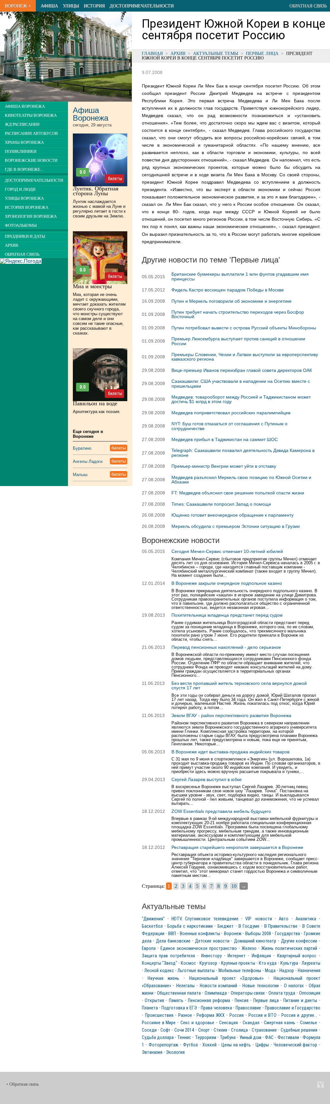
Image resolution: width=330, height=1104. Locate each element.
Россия (236, 1015)
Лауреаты (311, 963)
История (94, 5)
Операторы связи (248, 993)
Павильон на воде (95, 403)
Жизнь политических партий (289, 948)
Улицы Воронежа (24, 198)
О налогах (294, 986)
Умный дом (250, 1037)
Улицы (71, 5)
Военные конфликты (200, 933)
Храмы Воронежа (24, 142)
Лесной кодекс (159, 970)
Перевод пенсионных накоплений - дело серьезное (226, 647)
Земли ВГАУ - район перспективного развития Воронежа (231, 715)
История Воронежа (26, 207)
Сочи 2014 (184, 1030)
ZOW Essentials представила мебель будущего (221, 811)
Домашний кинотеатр (255, 941)
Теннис (184, 1037)
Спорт (204, 1030)
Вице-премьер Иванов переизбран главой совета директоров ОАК (241, 370)
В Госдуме (248, 926)
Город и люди (20, 189)
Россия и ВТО (262, 1015)
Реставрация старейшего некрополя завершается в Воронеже (237, 847)
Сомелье (308, 1023)
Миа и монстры (92, 286)
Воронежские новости (31, 160)
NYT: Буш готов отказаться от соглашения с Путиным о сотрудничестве (229, 426)
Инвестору (211, 956)
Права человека (216, 1008)
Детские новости (212, 941)
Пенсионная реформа (209, 1000)
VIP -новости (258, 919)
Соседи (149, 1030)
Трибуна (228, 1037)
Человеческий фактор (295, 1045)
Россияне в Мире (159, 1023)
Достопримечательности (142, 5)
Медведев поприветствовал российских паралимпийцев (230, 412)
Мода (270, 970)
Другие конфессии (299, 941)
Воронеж (232, 933)
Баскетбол (152, 926)
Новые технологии (260, 986)
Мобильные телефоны (239, 970)
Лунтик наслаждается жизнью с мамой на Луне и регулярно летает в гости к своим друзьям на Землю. (99, 208)
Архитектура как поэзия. (97, 411)
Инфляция (261, 956)
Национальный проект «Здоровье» (226, 978)
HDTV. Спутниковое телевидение (204, 919)
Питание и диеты (300, 1000)
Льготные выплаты (196, 970)
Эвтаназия (152, 1052)
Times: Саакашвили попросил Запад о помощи (221, 504)
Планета (150, 1008)
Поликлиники (20, 151)
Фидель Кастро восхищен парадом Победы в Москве (227, 289)
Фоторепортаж (163, 1045)
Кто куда (268, 963)
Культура (289, 963)
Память (176, 1000)
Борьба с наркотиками (190, 926)
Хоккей (209, 1045)
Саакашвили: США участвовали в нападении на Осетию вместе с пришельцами (240, 383)
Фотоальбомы (21, 225)
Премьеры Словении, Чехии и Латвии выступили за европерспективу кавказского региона (244, 357)
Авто (283, 919)
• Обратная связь (22, 1084)
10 (234, 886)
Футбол (190, 1045)
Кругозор (208, 963)
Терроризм (205, 1037)
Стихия (220, 1030)
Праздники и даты (25, 236)
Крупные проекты (238, 963)
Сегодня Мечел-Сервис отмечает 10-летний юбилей (227, 551)
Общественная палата (178, 993)
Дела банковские (173, 941)
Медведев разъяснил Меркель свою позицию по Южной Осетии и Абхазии (241, 479)
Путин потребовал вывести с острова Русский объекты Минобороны (243, 327)
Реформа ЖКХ (211, 1015)
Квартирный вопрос (297, 956)
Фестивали (288, 1037)
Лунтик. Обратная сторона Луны (95, 191)
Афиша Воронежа (25, 106)
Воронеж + (18, 5)
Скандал (251, 1023)
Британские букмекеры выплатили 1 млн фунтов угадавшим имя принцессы (240, 276)
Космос (188, 963)
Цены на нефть (236, 1045)
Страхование (264, 1030)
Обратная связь (308, 5)
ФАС (269, 1037)
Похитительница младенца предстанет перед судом (227, 615)
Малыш (80, 474)
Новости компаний (219, 986)
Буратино (82, 448)
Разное (185, 1015)
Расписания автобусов (31, 133)
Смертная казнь (279, 1023)
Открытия (154, 1000)
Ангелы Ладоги (87, 461)
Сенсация (228, 1023)
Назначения (309, 970)
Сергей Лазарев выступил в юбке (206, 779)
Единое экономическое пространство (198, 948)
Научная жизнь (163, 978)
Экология (175, 1052)
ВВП (172, 933)
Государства (287, 933)
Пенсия (241, 1000)
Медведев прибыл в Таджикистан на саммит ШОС (224, 439)
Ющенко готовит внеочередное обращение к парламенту (232, 515)
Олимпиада (216, 993)
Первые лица (262, 53)
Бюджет (226, 926)
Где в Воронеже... (24, 169)
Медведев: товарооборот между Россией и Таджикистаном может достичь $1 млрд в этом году (241, 399)
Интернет (237, 956)
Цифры (262, 1045)
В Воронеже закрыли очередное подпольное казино (226, 583)
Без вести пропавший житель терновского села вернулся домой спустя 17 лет (239, 685)
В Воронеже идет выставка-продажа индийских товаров (230, 751)
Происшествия (159, 1015)
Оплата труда (281, 993)
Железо (249, 948)
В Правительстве (281, 926)
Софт (165, 1030)
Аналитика (306, 919)
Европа (149, 948)
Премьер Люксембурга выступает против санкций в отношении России (238, 341)
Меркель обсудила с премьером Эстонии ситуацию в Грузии (235, 526)
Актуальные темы (215, 53)
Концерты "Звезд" (159, 963)
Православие (248, 1008)
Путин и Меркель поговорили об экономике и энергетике (231, 301)
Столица (239, 1030)
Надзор (286, 970)
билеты (115, 178)
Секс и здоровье (197, 1023)
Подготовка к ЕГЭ (179, 1008)
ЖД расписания (22, 124)
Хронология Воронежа (31, 216)
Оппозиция (309, 993)
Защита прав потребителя (168, 956)
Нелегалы (185, 986)
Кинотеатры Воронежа (31, 115)
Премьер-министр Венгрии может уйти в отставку (223, 466)
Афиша (49, 5)
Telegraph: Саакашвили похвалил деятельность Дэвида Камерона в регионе (243, 452)
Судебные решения (299, 1030)
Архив (177, 53)
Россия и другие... (299, 1015)
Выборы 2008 (258, 933)
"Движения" (153, 919)
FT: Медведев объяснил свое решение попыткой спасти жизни (237, 492)
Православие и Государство (292, 1008)
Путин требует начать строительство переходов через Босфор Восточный (237, 314)
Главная (152, 53)
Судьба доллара (158, 1037)
